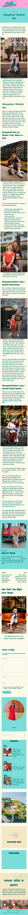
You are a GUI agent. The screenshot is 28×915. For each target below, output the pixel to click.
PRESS (14, 910)
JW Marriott (11, 192)
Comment (5, 658)
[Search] (24, 735)
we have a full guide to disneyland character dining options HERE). (12, 400)
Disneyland (14, 477)
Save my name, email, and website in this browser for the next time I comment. (13, 688)
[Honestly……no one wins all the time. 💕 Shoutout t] (23, 904)
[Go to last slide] (1, 614)
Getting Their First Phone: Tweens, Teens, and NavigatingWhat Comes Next (6, 577)
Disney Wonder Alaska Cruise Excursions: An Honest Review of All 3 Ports (18, 753)
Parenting (15, 777)
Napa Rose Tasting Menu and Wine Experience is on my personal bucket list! (13, 504)
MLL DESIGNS (22, 912)
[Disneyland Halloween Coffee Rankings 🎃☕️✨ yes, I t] (14, 904)
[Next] (26, 614)
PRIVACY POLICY (19, 910)
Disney (14, 11)
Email (4, 683)
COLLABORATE (8, 910)
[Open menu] (25, 4)
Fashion (14, 765)
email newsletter (15, 558)
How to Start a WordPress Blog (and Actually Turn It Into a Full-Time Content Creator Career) (20, 577)
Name (4, 677)
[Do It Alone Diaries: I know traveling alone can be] (4, 904)
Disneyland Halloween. (15, 82)
